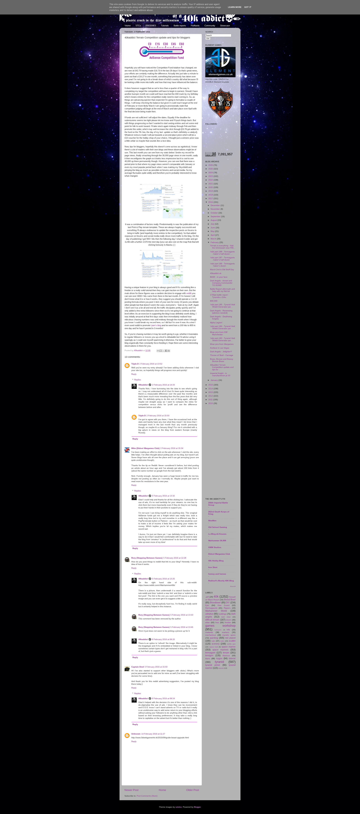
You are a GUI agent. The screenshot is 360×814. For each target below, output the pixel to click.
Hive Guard (224, 605)
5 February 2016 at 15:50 (156, 667)
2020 (210, 187)
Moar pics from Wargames (222, 344)
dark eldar (226, 617)
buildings (222, 614)
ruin (213, 641)
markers (225, 632)
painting (214, 638)
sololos (179, 807)
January (214, 380)
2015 (210, 385)
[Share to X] (163, 350)
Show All (233, 586)
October (214, 213)
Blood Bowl (230, 599)
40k (216, 596)
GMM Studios (214, 547)
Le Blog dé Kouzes (217, 534)
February (215, 242)
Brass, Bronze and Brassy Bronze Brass (221, 360)
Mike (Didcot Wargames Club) (145, 448)
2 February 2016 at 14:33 (163, 385)
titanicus (226, 656)
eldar (207, 622)
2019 (210, 191)
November (215, 209)
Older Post (192, 790)
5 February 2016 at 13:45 (181, 627)
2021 (210, 184)
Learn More (234, 7)
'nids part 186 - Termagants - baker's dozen (222, 265)
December (215, 205)
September (216, 216)
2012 (210, 396)
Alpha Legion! (216, 323)
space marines (220, 649)
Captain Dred (137, 667)
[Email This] (158, 350)
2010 (210, 403)
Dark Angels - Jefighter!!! (221, 352)
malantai (209, 632)
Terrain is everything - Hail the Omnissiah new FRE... (222, 247)
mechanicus (210, 635)
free (217, 622)
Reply (133, 374)
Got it (247, 7)
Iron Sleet (212, 567)
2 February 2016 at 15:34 (171, 448)
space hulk (213, 647)
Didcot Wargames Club (219, 554)
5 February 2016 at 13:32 (163, 496)
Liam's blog (156, 325)
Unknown (135, 734)
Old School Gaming (217, 527)
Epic (207, 605)
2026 (210, 165)
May (213, 231)
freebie (228, 622)
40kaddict (143, 385)
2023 (210, 176)
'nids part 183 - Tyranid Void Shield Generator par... (222, 339)
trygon (219, 658)
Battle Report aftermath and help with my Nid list (222, 290)
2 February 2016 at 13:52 (151, 364)
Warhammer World (216, 611)
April (213, 235)
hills (228, 630)
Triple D (135, 364)
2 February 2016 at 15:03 (158, 416)
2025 (210, 169)
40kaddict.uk (215, 273)
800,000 (213, 301)
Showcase (225, 25)
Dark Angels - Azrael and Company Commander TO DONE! (221, 283)
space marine (229, 646)
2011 (210, 400)
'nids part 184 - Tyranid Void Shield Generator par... (222, 327)
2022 (210, 180)
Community (209, 25)
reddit (188, 293)
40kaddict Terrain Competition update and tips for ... (222, 367)
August (214, 220)
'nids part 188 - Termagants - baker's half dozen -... (222, 253)
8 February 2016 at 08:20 (163, 639)
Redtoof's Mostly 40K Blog (221, 581)
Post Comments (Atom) (147, 796)
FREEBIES (151, 25)
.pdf (207, 597)
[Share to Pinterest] (168, 350)
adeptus (209, 613)
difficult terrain (212, 619)
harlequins (217, 630)
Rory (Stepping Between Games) (147, 558)
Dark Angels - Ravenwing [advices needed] (221, 312)
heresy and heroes (217, 574)
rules (222, 641)
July (213, 224)
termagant (210, 652)
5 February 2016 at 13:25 (163, 579)
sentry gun (231, 644)
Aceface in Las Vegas (219, 348)
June (213, 228)
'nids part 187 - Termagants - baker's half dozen (222, 259)
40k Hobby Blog (216, 561)
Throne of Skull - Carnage (221, 355)
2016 (210, 202)
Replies (137, 380)
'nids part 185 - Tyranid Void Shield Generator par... (222, 306)
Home (128, 25)
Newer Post (131, 790)
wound (221, 668)
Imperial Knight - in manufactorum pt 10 (220, 374)
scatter (232, 640)
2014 (210, 389)
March (214, 239)
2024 (210, 173)
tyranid (219, 662)
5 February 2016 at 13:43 (181, 615)
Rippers (227, 608)
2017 (210, 198)
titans (207, 659)
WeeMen (212, 521)
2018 (210, 195)
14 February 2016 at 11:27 (153, 734)
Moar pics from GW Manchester (218, 333)
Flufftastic (195, 25)
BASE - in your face (218, 277)
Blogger (197, 807)
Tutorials (165, 25)
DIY (228, 602)
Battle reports (180, 25)
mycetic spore (229, 635)
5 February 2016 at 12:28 (174, 558)
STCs (138, 25)
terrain (226, 652)
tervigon (209, 655)
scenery (216, 643)
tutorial (232, 658)
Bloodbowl (215, 602)
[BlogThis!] (160, 350)
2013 (210, 392)
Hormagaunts (211, 608)
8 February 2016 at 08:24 (163, 698)
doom (228, 620)
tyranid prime (212, 665)
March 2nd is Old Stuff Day (222, 270)
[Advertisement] (220, 451)
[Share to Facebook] (166, 350)
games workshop (220, 625)
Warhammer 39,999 (217, 541)
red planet (230, 638)
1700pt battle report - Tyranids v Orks (219, 296)
